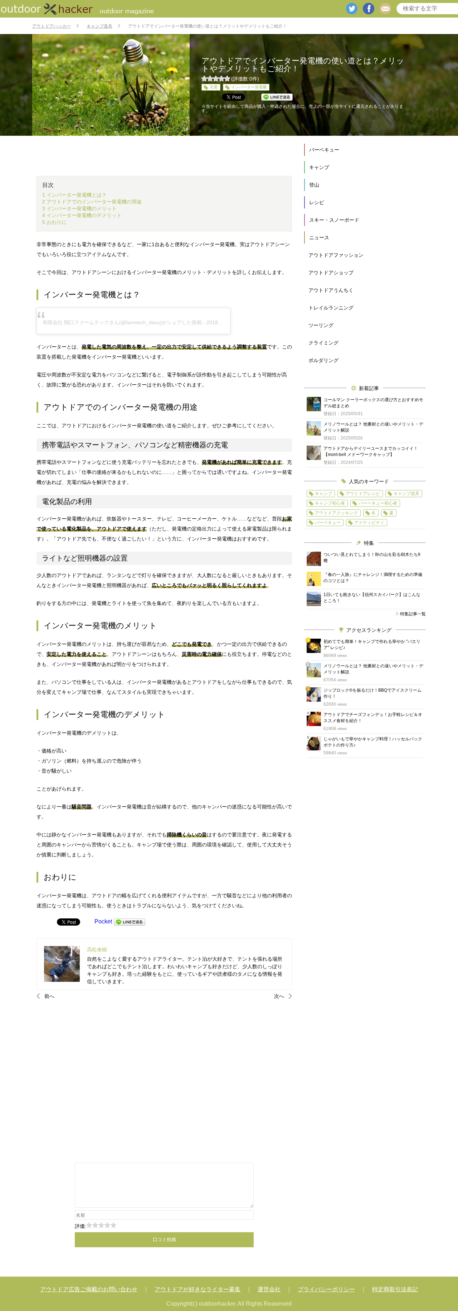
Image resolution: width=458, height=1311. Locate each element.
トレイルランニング (331, 308)
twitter (351, 8)
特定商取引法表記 (395, 1289)
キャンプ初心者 (330, 503)
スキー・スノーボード (334, 220)
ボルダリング (323, 360)
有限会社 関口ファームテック (76, 322)
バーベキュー (324, 150)
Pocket (103, 921)
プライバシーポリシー (326, 1289)
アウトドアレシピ (363, 493)
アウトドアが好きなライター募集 (197, 1289)
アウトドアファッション (336, 255)
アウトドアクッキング (336, 512)
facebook (368, 8)
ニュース (319, 237)
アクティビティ (369, 522)
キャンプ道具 (406, 493)
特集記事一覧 (413, 614)
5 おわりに (54, 222)
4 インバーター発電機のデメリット (82, 215)
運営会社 (269, 1289)
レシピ (316, 202)
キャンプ (319, 167)
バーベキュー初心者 (378, 503)
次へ (279, 996)
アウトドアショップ (331, 272)
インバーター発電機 (249, 87)
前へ (49, 996)
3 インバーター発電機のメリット (79, 208)
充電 (214, 87)
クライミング (323, 343)
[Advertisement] (164, 1080)
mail (385, 8)
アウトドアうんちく (331, 290)
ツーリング (320, 325)
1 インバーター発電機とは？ (74, 195)
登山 (314, 185)
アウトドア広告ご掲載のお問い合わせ (88, 1289)
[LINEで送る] (129, 921)
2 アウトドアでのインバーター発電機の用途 (92, 202)
